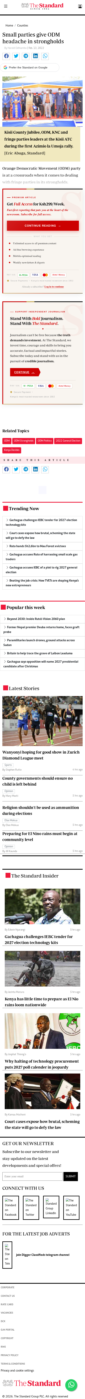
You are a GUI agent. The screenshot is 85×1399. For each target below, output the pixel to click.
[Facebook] (12, 1208)
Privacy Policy (9, 1355)
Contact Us (8, 1296)
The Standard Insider (35, 876)
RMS (3, 1347)
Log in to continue (54, 286)
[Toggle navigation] (5, 6)
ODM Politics (45, 441)
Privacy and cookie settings (17, 1370)
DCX (3, 1321)
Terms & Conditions (13, 1364)
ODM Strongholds (23, 441)
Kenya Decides (11, 450)
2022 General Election (68, 441)
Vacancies (7, 1313)
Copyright (7, 1338)
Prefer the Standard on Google (28, 67)
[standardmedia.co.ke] (42, 6)
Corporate (7, 1287)
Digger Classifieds (33, 1255)
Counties (22, 25)
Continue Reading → (43, 225)
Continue (24, 372)
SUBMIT (71, 1176)
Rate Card (7, 1304)
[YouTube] (73, 1208)
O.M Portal (7, 1330)
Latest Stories (24, 688)
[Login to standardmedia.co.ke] (79, 6)
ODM (7, 441)
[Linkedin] (53, 1208)
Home (9, 25)
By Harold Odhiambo (15, 48)
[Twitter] (33, 1208)
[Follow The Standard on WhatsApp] (71, 1385)
